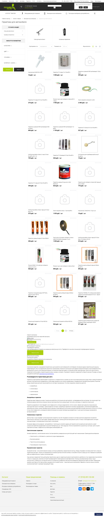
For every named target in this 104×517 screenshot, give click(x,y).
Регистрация (98, 1)
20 (22, 34)
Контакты (39, 1)
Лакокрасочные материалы (8, 483)
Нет (86, 7)
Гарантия (28, 1)
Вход (92, 1)
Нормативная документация (49, 1)
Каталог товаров (10, 13)
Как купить (11, 1)
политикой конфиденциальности (27, 515)
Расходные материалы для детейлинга (11, 486)
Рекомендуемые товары (32, 486)
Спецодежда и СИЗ (6, 489)
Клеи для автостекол (9, 31)
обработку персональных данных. (44, 344)
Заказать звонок (29, 7)
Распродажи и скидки (31, 483)
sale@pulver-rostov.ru (89, 481)
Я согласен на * (41, 344)
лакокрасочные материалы (46, 373)
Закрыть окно (35, 352)
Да (80, 7)
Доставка (22, 1)
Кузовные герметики (9, 34)
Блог (17, 1)
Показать (8, 69)
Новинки (28, 480)
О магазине (4, 1)
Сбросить (19, 69)
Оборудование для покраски (9, 480)
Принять (98, 514)
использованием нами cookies (9, 515)
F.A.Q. (33, 1)
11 (22, 31)
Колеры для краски (6, 491)
